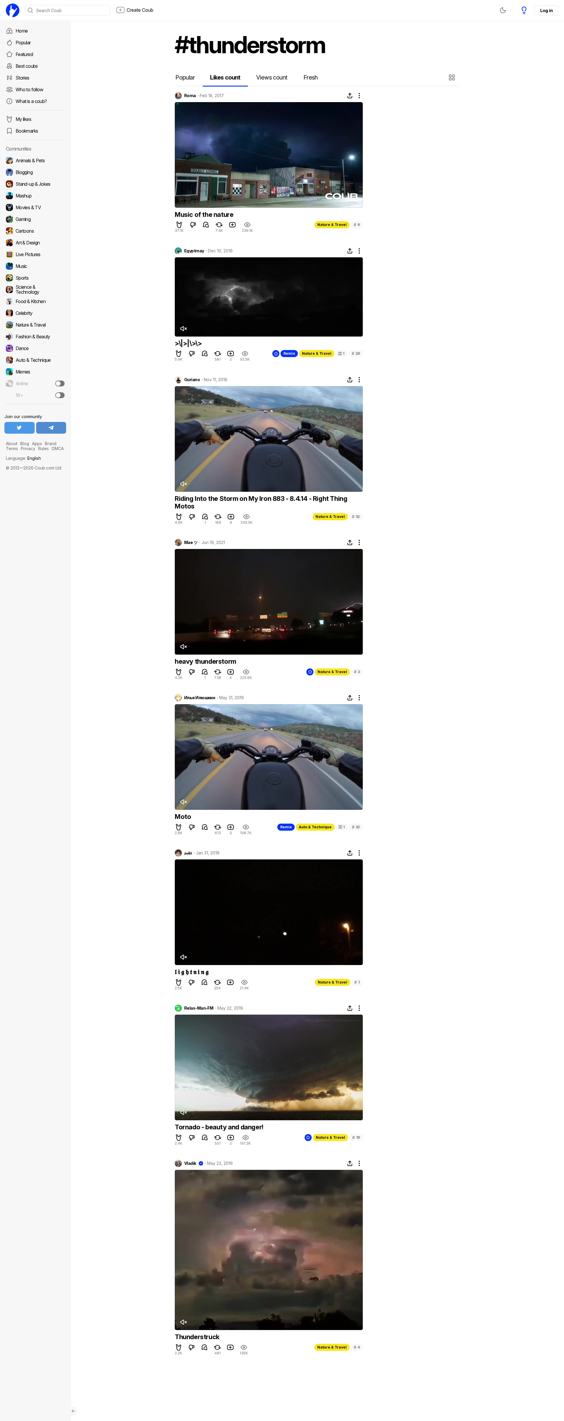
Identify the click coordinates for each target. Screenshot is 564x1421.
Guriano (192, 380)
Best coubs (27, 66)
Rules (43, 448)
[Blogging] (35, 172)
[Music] (35, 266)
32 (356, 516)
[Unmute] (183, 328)
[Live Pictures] (35, 254)
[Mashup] (35, 196)
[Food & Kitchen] (35, 301)
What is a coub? (31, 101)
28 (356, 353)
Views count (271, 77)
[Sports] (35, 278)
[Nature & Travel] (35, 325)
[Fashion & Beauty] (35, 336)
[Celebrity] (35, 313)
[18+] (60, 395)
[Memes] (35, 372)
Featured (24, 54)
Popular (23, 42)
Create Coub (140, 10)
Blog (24, 443)
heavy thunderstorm (205, 661)
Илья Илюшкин (199, 698)
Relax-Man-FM (198, 1008)
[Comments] (205, 224)
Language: (23, 458)
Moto (183, 816)
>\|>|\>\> (188, 343)
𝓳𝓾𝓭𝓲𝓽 (188, 853)
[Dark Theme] (503, 10)
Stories (22, 78)
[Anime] (35, 383)
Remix (289, 353)
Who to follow (29, 89)
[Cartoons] (35, 231)
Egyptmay (194, 251)
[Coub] (12, 10)
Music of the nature (204, 214)
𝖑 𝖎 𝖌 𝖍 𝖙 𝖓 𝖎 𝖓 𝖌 (191, 972)
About (11, 443)
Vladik (190, 1163)
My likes (23, 119)
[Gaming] (35, 219)
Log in (546, 10)
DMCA (58, 448)
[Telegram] (51, 428)
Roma (190, 96)
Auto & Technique (315, 827)
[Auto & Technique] (35, 360)
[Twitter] (19, 428)
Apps (37, 443)
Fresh (310, 77)
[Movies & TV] (35, 207)
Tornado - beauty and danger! (219, 1127)
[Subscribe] (60, 383)
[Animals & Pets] (35, 160)
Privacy (28, 448)
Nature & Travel (332, 224)
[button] (452, 77)
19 (356, 1137)
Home (22, 31)
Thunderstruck (197, 1337)
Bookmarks (27, 131)
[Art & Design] (35, 243)
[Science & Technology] (35, 289)
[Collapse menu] (73, 1411)
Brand (50, 443)
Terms (12, 448)
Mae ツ (190, 542)
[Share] (349, 95)
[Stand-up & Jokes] (35, 184)
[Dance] (35, 348)
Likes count (225, 77)
